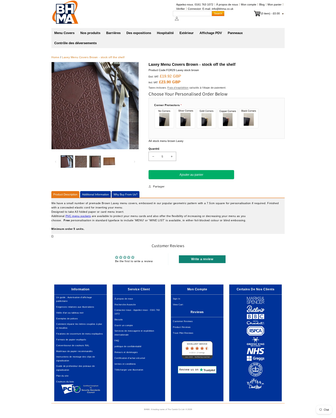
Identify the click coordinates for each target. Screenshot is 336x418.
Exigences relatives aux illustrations (75, 307)
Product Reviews (182, 327)
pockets (85, 216)
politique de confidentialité (128, 346)
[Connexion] (179, 20)
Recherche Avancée (125, 304)
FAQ (117, 340)
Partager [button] (159, 186)
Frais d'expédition (178, 87)
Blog (262, 4)
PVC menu (73, 216)
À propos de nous (227, 4)
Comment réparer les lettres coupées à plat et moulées (79, 326)
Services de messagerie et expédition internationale (134, 333)
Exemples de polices (67, 318)
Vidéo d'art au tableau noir (70, 313)
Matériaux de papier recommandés (74, 351)
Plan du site (62, 376)
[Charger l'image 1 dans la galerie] (67, 161)
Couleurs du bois (65, 381)
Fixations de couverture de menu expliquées (79, 334)
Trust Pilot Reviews (183, 333)
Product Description (65, 194)
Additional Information (95, 194)
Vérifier (180, 8)
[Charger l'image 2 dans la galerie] (81, 161)
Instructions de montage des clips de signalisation (75, 359)
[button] (90, 33)
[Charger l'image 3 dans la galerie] (95, 161)
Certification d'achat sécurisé (130, 358)
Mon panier (275, 4)
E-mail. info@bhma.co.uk (217, 8)
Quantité (154, 148)
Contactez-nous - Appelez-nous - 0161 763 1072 (137, 312)
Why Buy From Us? (125, 194)
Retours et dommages (126, 352)
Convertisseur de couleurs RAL (72, 345)
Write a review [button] (202, 259)
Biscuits (119, 319)
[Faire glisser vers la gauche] (55, 161)
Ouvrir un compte (124, 325)
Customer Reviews (183, 321)
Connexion (194, 8)
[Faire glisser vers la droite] (134, 161)
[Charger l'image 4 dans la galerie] (109, 161)
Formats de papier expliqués (71, 339)
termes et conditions (125, 364)
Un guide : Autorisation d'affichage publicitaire (74, 299)
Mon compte (248, 4)
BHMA (147, 409)
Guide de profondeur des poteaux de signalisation (75, 368)
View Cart (178, 304)
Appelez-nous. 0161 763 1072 (194, 4)
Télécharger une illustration (129, 370)
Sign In (176, 299)
